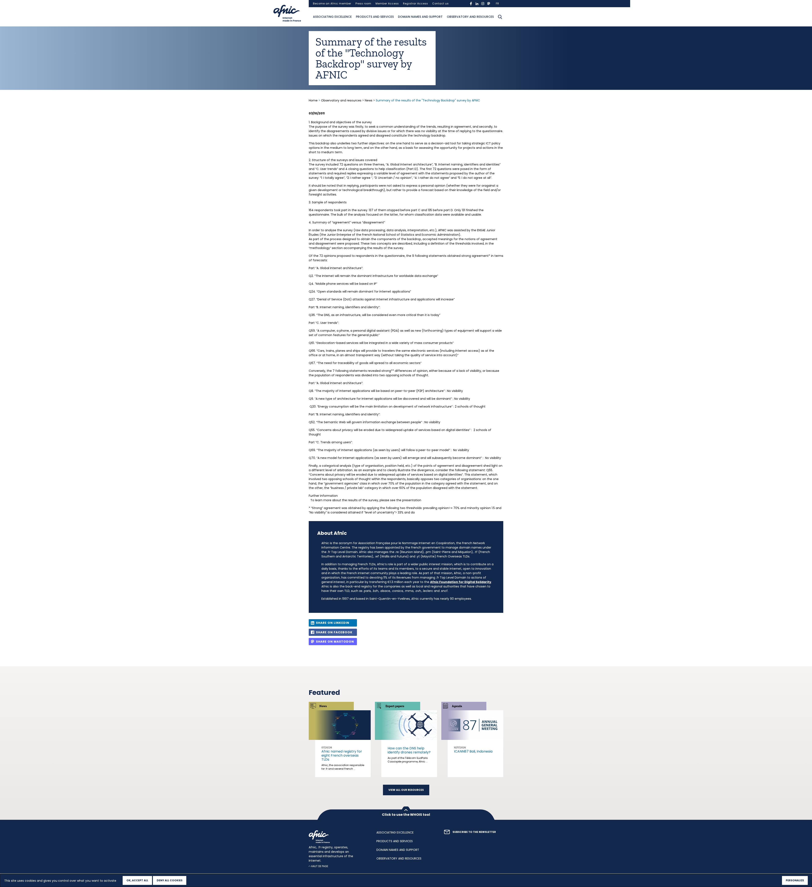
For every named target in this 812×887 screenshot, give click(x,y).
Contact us (440, 3)
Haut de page (319, 866)
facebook (471, 4)
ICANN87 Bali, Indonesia (473, 751)
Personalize (795, 880)
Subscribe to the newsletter (474, 832)
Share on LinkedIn (332, 623)
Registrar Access (415, 3)
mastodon (489, 4)
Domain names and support (420, 17)
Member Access (387, 3)
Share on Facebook (334, 632)
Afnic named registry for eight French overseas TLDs (341, 755)
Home (313, 100)
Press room (363, 3)
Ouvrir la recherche (500, 17)
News (368, 100)
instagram (483, 4)
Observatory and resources (470, 17)
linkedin (477, 4)
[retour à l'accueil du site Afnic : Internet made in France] (338, 836)
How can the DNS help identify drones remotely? (409, 750)
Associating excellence (332, 17)
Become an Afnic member (332, 3)
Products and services (375, 17)
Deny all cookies (169, 880)
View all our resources (406, 790)
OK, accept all (137, 880)
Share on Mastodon (335, 641)
